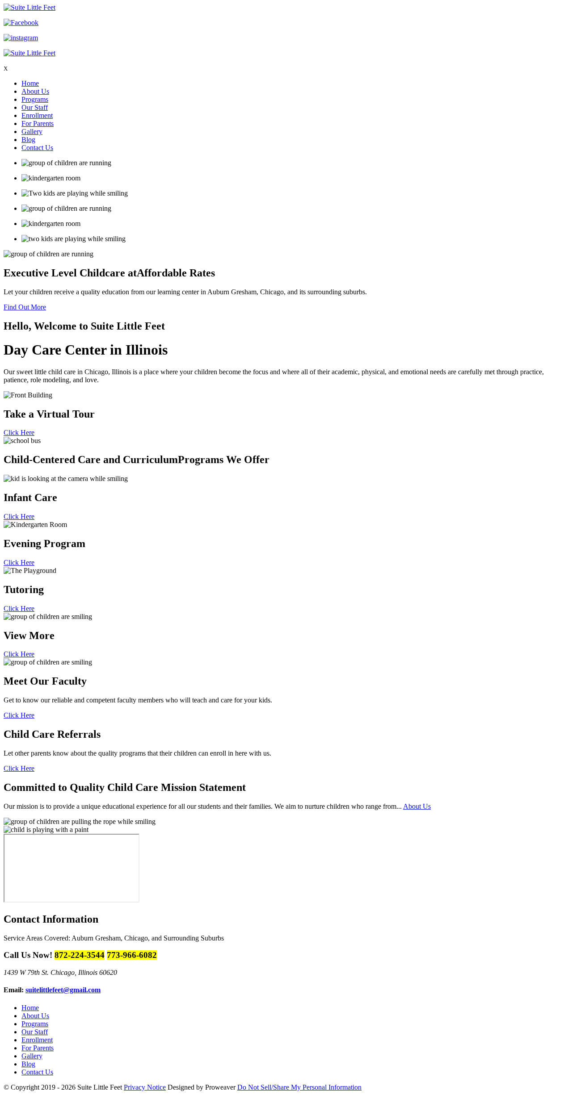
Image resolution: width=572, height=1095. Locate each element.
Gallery (31, 131)
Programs (34, 99)
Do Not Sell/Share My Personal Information (299, 1087)
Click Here (19, 432)
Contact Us (37, 147)
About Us (35, 91)
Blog (28, 139)
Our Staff (34, 107)
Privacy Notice (145, 1087)
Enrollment (37, 115)
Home (30, 83)
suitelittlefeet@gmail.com (63, 990)
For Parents (37, 123)
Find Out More (25, 307)
